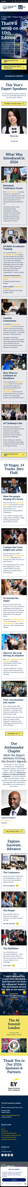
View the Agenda (9, 886)
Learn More (7, 965)
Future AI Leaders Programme (9, 391)
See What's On (13, 733)
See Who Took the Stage (12, 103)
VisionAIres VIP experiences (14, 622)
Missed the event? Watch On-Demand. (12, 67)
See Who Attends (9, 924)
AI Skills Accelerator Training (12, 254)
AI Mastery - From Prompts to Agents (13, 277)
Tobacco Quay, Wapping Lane (10, 1115)
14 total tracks (12, 192)
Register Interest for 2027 (11, 61)
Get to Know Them (12, 831)
